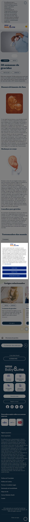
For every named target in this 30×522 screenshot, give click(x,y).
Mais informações (7, 263)
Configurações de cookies (14, 275)
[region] (14, 261)
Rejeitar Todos (14, 271)
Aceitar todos (14, 268)
